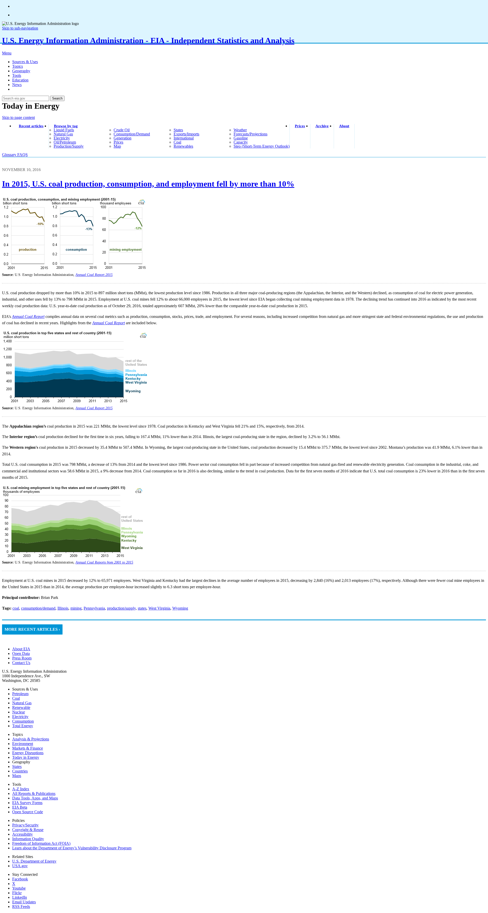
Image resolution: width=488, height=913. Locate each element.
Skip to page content (18, 117)
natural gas (63, 134)
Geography (21, 71)
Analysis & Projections (30, 739)
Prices (300, 126)
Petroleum (20, 694)
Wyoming (180, 608)
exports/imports (186, 134)
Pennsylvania (94, 608)
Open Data (21, 653)
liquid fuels (64, 130)
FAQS (22, 154)
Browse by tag (66, 126)
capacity (241, 142)
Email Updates (24, 902)
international (184, 138)
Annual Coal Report (108, 323)
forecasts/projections (250, 134)
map (117, 146)
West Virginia (159, 608)
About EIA (21, 649)
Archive (322, 126)
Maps (16, 776)
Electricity (20, 716)
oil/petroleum (65, 142)
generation (122, 138)
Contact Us (21, 663)
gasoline (241, 138)
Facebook (20, 879)
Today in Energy (25, 757)
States (17, 766)
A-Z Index (20, 789)
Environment (22, 743)
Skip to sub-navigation (20, 28)
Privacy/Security (25, 825)
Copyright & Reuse (27, 829)
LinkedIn (19, 897)
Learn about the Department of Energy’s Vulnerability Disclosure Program (71, 848)
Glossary (9, 154)
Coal (16, 698)
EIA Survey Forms (27, 802)
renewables (183, 146)
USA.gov (20, 866)
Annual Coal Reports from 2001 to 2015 (104, 562)
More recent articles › (32, 629)
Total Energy (22, 726)
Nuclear (18, 712)
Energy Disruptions (27, 753)
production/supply (69, 146)
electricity (62, 138)
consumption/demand (132, 134)
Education (20, 80)
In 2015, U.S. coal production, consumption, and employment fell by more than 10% (148, 183)
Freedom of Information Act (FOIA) (41, 843)
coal (177, 142)
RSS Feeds (21, 906)
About (344, 126)
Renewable (21, 707)
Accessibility (22, 834)
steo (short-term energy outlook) (261, 146)
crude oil (122, 130)
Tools (16, 75)
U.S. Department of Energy (34, 861)
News (17, 84)
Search (57, 98)
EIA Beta (19, 807)
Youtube (19, 888)
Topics (17, 66)
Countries (20, 771)
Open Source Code (27, 812)
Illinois (62, 608)
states (178, 130)
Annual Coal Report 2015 (94, 275)
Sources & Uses (25, 62)
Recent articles (31, 126)
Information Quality (28, 839)
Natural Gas (22, 703)
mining (76, 608)
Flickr (17, 893)
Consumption (23, 721)
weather (240, 130)
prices (118, 142)
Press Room (22, 658)
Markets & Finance (27, 748)
